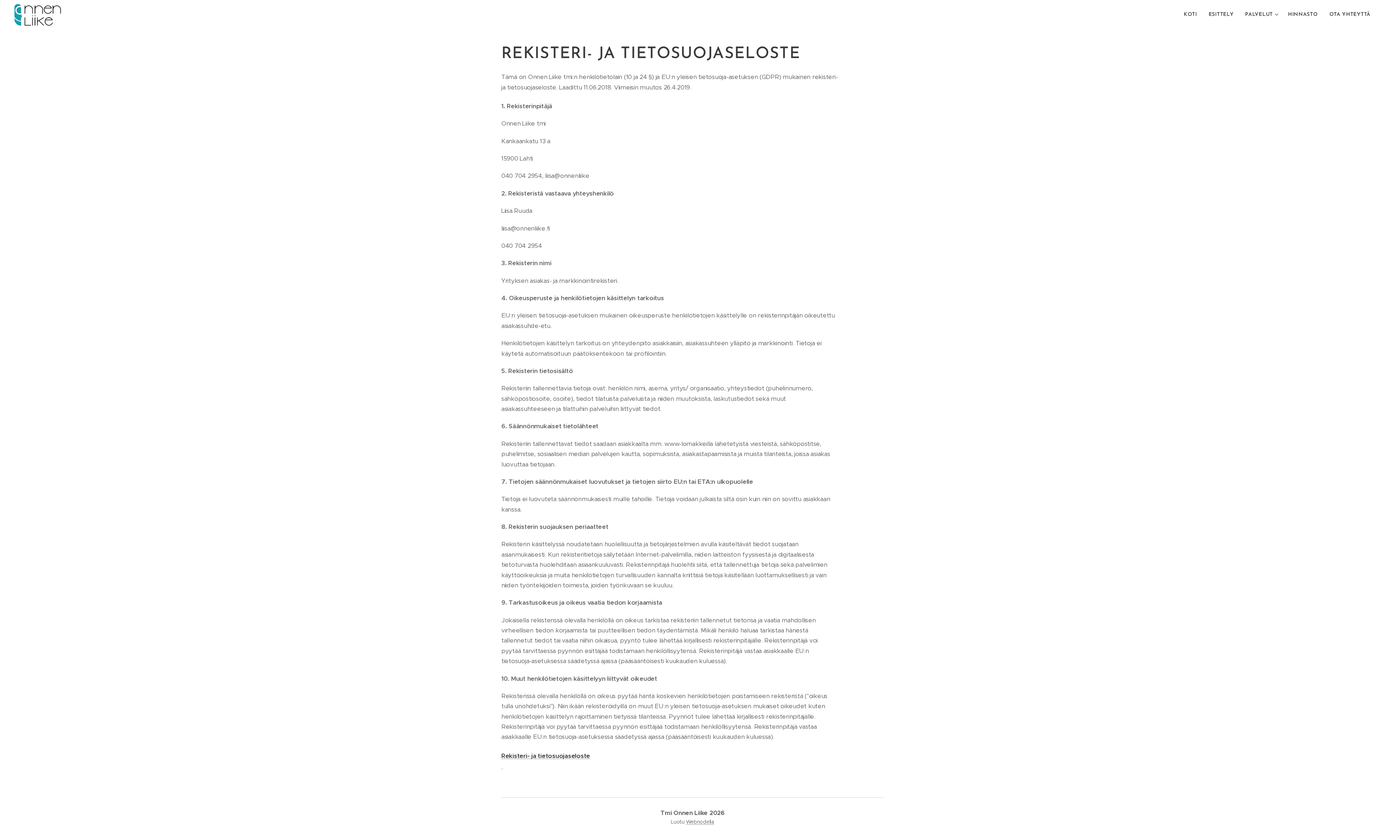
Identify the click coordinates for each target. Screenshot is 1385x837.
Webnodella (700, 822)
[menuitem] (1192, 15)
